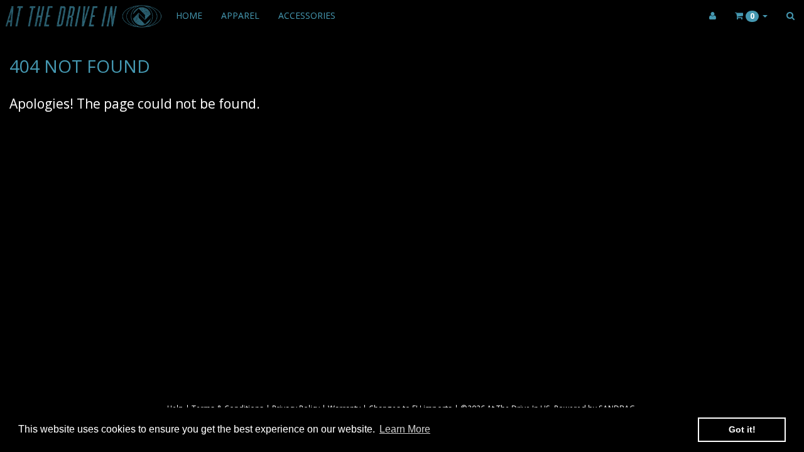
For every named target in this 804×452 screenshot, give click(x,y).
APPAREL (240, 15)
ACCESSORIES (306, 15)
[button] (751, 15)
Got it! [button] (742, 429)
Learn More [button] (404, 429)
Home (189, 15)
